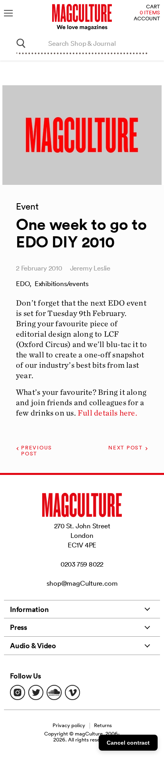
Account (147, 19)
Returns (103, 725)
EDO (22, 283)
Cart (153, 7)
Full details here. (107, 413)
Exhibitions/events (62, 283)
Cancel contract (128, 742)
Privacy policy (69, 725)
